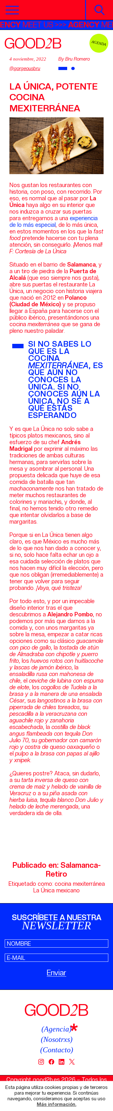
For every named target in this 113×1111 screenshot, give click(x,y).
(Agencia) (56, 1029)
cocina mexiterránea (80, 883)
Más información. (56, 1104)
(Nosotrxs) (57, 1039)
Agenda (99, 43)
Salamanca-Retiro (73, 870)
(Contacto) (56, 1050)
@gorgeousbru (24, 68)
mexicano (68, 890)
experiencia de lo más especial (53, 221)
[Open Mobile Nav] (12, 10)
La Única (44, 890)
